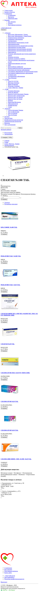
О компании (8, 13)
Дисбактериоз (12, 41)
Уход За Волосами (13, 112)
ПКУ (9, 65)
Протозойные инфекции (15, 66)
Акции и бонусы (9, 12)
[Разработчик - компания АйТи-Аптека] (8, 590)
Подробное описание (11, 204)
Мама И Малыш (13, 84)
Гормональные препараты (16, 37)
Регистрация (8, 132)
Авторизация (8, 134)
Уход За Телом (12, 115)
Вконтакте (4, 582)
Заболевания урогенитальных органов (20, 49)
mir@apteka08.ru (9, 577)
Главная (6, 140)
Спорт (10, 107)
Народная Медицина (14, 102)
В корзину (4, 199)
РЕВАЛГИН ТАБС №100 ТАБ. (11, 256)
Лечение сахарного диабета (16, 58)
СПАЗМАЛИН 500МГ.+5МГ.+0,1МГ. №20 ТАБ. (16, 459)
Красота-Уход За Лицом (15, 97)
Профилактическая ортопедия (13, 120)
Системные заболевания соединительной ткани (23, 71)
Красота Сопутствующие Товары (18, 94)
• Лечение (7, 33)
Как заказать (12, 21)
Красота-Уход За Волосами (16, 95)
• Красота (7, 108)
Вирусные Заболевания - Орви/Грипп (19, 36)
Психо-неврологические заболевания (19, 68)
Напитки (7, 123)
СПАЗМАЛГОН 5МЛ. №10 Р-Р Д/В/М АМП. (15, 373)
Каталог (3, 29)
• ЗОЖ (6, 89)
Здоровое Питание (14, 91)
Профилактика (12, 105)
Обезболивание (9, 145)
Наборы (10, 100)
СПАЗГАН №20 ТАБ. (8, 344)
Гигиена (6, 116)
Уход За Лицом (12, 113)
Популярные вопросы (14, 25)
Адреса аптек (8, 10)
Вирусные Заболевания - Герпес (18, 34)
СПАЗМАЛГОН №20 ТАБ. (9, 401)
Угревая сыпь (12, 75)
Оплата (10, 23)
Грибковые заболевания (15, 39)
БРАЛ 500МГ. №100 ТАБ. (9, 227)
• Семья (6, 79)
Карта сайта (8, 572)
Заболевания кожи (13, 44)
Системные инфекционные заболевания (20, 73)
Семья (6, 142)
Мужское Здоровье (14, 86)
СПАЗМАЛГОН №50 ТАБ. (9, 430)
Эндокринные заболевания (16, 76)
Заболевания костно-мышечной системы (20, 46)
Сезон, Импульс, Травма (15, 87)
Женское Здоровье (13, 83)
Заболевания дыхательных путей (18, 42)
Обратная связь (12, 18)
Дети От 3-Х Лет (13, 81)
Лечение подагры (13, 57)
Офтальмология (13, 103)
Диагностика (8, 118)
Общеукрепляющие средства (17, 63)
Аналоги (7, 202)
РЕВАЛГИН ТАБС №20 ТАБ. (10, 285)
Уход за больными (10, 124)
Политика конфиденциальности (14, 579)
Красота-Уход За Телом (15, 99)
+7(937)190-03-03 (6, 28)
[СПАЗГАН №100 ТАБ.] (18, 175)
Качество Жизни (13, 92)
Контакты (11, 17)
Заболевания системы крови (16, 47)
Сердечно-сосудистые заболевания (18, 70)
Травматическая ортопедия (12, 121)
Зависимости (12, 52)
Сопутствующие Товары (15, 110)
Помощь (7, 20)
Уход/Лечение (12, 78)
